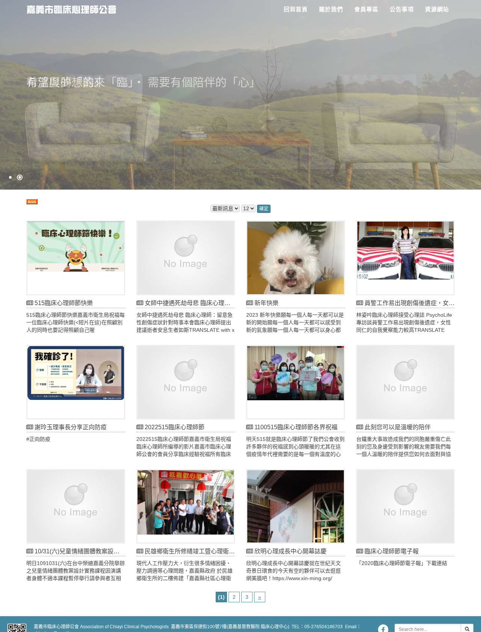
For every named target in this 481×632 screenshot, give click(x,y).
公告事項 (402, 9)
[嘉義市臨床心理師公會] (68, 8)
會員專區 (366, 9)
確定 (263, 208)
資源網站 (437, 9)
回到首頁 (296, 9)
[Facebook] (383, 629)
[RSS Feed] (32, 201)
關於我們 (331, 9)
